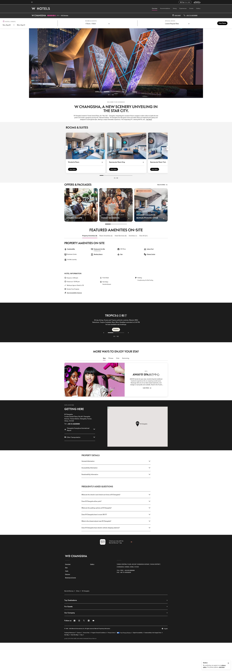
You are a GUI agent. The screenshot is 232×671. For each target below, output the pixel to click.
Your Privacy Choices (125, 632)
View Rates (72, 169)
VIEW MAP (177, 15)
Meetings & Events (70, 577)
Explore (116, 329)
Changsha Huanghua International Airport (78, 429)
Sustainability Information (90, 474)
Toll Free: (126, 570)
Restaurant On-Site (99, 249)
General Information (88, 461)
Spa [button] (121, 254)
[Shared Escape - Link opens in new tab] (81, 205)
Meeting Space (98, 254)
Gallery (198, 8)
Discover (67, 574)
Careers (79, 632)
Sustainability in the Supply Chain (152, 632)
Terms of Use (86, 632)
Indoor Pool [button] (150, 249)
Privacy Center (111, 632)
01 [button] (114, 336)
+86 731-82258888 (191, 15)
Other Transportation (73, 437)
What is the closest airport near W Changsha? (96, 521)
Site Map (66, 634)
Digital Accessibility (137, 632)
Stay (66, 567)
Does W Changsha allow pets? (91, 501)
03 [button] (118, 336)
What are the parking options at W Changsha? (96, 508)
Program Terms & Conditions (98, 632)
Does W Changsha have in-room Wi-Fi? (94, 514)
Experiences (183, 8)
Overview (154, 8)
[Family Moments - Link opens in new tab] (116, 205)
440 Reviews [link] (64, 15)
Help (81, 634)
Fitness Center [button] (151, 254)
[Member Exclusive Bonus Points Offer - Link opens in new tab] (151, 205)
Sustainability (71, 249)
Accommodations (165, 8)
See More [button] (149, 119)
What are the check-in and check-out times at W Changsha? (101, 495)
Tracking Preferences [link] (69, 632)
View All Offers (161, 184)
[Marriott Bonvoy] (196, 2)
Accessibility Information (89, 468)
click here (221, 667)
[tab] (89, 236)
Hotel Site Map (74, 634)
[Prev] (66, 148)
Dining (175, 8)
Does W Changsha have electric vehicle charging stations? (101, 528)
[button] (185, 2)
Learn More (146, 388)
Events (191, 8)
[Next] (168, 148)
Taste (66, 571)
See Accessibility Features (74, 292)
